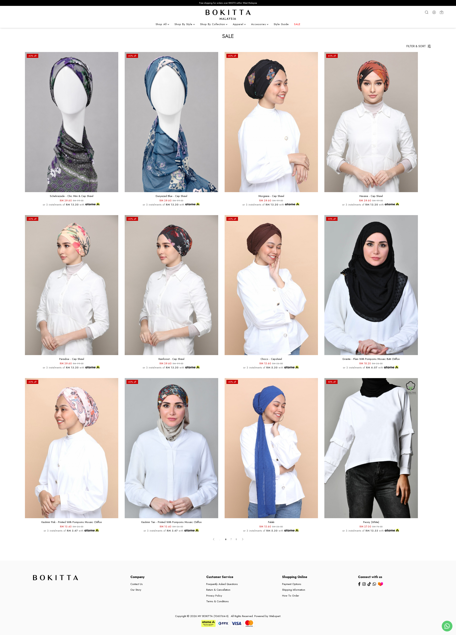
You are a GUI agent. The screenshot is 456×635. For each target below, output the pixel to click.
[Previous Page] (213, 539)
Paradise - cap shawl (71, 359)
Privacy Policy (214, 596)
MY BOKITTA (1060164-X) (213, 616)
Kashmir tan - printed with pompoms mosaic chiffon (171, 522)
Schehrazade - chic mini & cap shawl (71, 196)
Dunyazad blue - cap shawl (171, 196)
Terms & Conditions (217, 601)
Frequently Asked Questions (222, 584)
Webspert (274, 616)
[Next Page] (242, 539)
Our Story (135, 590)
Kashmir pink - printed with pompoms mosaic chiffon (72, 522)
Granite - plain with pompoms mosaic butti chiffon (371, 359)
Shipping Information (293, 590)
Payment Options (291, 584)
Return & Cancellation (218, 590)
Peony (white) (371, 522)
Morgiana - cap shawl (271, 196)
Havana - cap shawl (371, 196)
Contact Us (136, 584)
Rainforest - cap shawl (171, 359)
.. (219, 538)
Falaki (271, 522)
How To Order (290, 596)
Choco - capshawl (271, 359)
